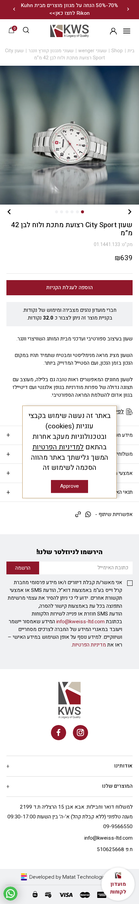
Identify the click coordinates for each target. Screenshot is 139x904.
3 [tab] (72, 211)
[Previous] (128, 9)
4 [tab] (66, 211)
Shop (117, 50)
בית (131, 50)
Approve (69, 486)
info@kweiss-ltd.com (80, 622)
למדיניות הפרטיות (58, 447)
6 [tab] (56, 211)
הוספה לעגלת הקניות (69, 288)
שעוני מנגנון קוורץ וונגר (51, 50)
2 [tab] (77, 211)
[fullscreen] (69, 135)
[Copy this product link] (78, 515)
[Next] (14, 9)
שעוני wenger (92, 50)
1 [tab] (82, 211)
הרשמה (113, 31)
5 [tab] (61, 211)
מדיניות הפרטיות (89, 645)
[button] (26, 30)
